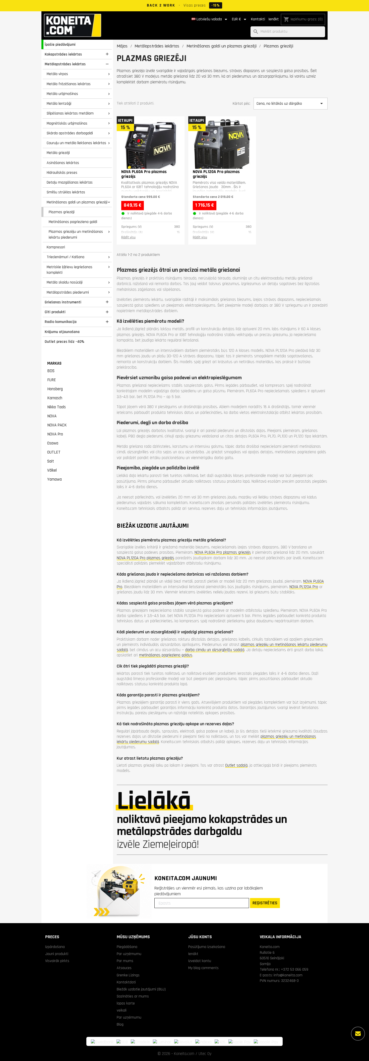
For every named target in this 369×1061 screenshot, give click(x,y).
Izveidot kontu (199, 960)
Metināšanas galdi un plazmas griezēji (77, 202)
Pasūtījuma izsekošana (206, 946)
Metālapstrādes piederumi (68, 292)
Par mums (125, 960)
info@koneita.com (288, 975)
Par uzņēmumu (129, 953)
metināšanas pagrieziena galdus (165, 655)
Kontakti (258, 19)
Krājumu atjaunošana (62, 331)
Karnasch (54, 398)
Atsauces (124, 967)
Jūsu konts (200, 937)
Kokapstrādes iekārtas (63, 54)
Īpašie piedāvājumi (60, 44)
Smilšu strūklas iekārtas (66, 192)
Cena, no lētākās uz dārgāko (290, 103)
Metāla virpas (57, 73)
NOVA (51, 416)
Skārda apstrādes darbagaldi (70, 133)
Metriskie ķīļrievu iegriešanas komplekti (69, 269)
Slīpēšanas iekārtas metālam (70, 113)
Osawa (52, 443)
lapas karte (126, 1003)
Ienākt (273, 19)
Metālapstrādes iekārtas (65, 64)
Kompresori (56, 247)
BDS (50, 371)
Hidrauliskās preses (62, 172)
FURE (51, 380)
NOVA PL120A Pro (303, 587)
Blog (120, 1024)
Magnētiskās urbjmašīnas (67, 123)
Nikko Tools (56, 407)
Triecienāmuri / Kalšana (65, 256)
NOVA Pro (55, 434)
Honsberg (55, 389)
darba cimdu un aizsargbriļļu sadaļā (214, 650)
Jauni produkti (56, 953)
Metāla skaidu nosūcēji (65, 282)
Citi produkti (55, 311)
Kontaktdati (126, 982)
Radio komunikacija (61, 321)
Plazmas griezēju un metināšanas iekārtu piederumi (76, 234)
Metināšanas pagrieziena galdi (73, 221)
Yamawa (54, 479)
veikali (122, 1010)
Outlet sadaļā (236, 765)
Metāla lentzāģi (59, 103)
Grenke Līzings (128, 975)
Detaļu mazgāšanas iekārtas (70, 182)
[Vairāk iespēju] (358, 1034)
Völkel (52, 470)
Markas (54, 363)
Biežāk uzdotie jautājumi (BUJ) (141, 989)
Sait (50, 461)
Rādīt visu (128, 237)
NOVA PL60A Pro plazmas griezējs (223, 552)
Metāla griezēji (58, 152)
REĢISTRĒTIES (265, 903)
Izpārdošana (55, 946)
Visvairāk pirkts (57, 960)
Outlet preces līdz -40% (64, 341)
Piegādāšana (127, 946)
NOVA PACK (57, 425)
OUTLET (53, 452)
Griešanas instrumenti (63, 302)
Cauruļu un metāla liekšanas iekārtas (76, 142)
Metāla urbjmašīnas (62, 93)
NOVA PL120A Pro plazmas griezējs (145, 558)
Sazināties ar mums (133, 996)
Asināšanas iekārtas (63, 162)
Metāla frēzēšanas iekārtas (69, 83)
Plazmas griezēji (62, 211)
